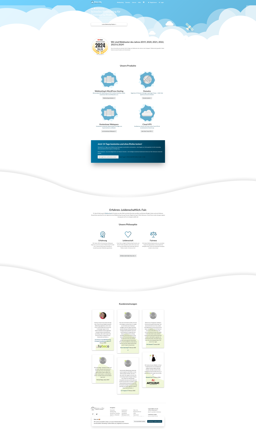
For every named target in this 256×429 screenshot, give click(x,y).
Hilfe (139, 2)
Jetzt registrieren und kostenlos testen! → (108, 157)
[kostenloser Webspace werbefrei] (96, 2)
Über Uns (135, 410)
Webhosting (120, 2)
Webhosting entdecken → (109, 98)
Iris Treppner (124, 390)
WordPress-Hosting (115, 413)
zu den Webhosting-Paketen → (109, 24)
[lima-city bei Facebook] (93, 414)
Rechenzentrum (137, 411)
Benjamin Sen (149, 377)
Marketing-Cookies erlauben (154, 421)
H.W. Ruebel (149, 344)
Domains (127, 2)
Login (162, 2)
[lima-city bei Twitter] (97, 414)
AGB (134, 413)
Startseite (112, 410)
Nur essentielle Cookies (139, 421)
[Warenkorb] (143, 2)
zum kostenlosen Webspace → (109, 131)
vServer (134, 2)
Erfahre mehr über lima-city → (128, 255)
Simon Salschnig (124, 347)
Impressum (136, 414)
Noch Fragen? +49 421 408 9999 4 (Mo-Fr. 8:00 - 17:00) (132, 157)
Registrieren (153, 2)
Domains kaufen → (147, 98)
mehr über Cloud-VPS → (147, 131)
